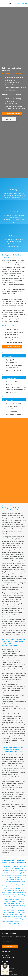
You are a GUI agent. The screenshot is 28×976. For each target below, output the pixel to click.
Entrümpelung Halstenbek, (16, 888)
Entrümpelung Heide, (10, 890)
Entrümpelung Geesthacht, (10, 886)
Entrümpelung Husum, (19, 892)
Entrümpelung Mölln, (10, 901)
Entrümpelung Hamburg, (10, 866)
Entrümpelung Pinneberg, (17, 905)
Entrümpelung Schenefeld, (17, 914)
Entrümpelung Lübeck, (17, 899)
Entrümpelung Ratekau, (17, 910)
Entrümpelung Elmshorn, (10, 881)
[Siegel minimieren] (8, 966)
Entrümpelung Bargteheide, (14, 877)
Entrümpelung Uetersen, (18, 921)
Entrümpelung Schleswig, (10, 916)
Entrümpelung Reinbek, (10, 912)
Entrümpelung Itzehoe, (10, 895)
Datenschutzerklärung (8, 957)
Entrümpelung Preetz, (10, 908)
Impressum (5, 955)
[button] (10, 3)
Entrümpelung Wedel (14, 923)
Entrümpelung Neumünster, (15, 868)
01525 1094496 (9, 969)
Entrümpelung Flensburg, (16, 884)
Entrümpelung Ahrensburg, (10, 870)
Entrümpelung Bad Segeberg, (17, 875)
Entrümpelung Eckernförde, (14, 879)
